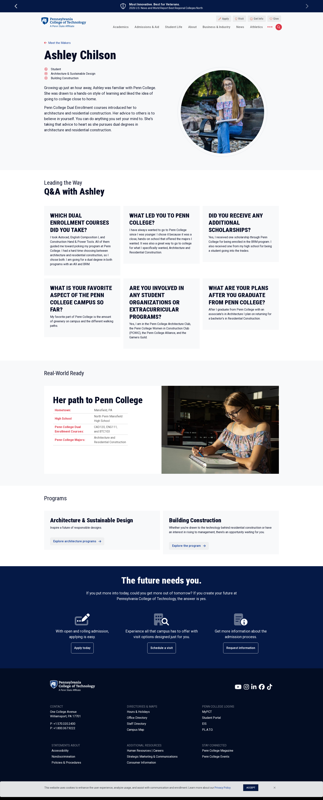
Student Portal (211, 718)
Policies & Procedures (66, 762)
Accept (250, 787)
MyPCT (207, 712)
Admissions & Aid (147, 27)
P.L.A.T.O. (207, 729)
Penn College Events (215, 756)
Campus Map (135, 729)
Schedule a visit (161, 648)
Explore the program (186, 546)
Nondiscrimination (63, 756)
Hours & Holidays (138, 712)
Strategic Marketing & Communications (152, 756)
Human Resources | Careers (145, 750)
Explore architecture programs (74, 541)
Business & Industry (216, 27)
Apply (225, 18)
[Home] (63, 22)
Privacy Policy (222, 787)
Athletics (256, 27)
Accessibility (60, 750)
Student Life (173, 27)
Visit (241, 18)
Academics (121, 27)
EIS (204, 723)
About (192, 27)
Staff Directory (136, 723)
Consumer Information (141, 762)
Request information (240, 648)
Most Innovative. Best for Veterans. (154, 4)
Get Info (258, 18)
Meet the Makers (59, 43)
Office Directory (137, 718)
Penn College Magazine (217, 750)
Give (276, 18)
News (240, 27)
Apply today (82, 648)
